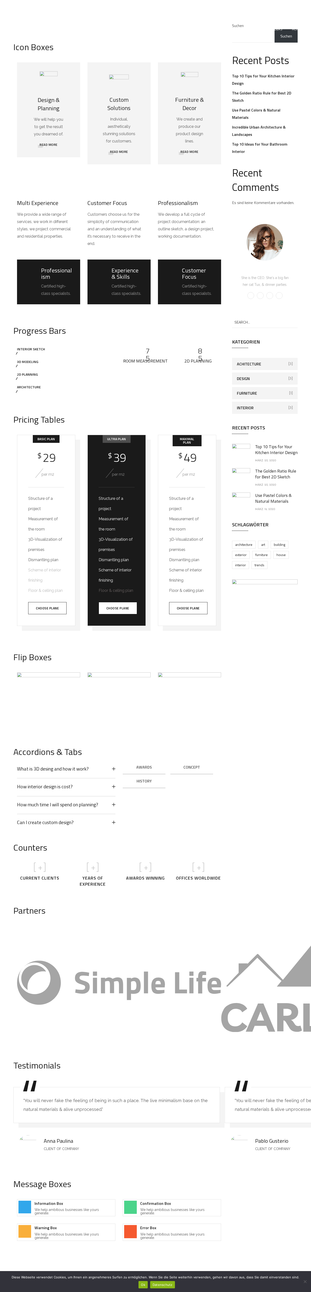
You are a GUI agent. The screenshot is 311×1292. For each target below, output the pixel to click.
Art (263, 544)
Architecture (243, 544)
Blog (40, 29)
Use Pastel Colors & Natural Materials (273, 498)
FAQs (255, 29)
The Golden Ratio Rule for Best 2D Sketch (275, 474)
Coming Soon (133, 29)
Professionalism (178, 202)
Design (243, 378)
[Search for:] (265, 322)
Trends (259, 564)
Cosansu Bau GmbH (169, 29)
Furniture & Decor (189, 103)
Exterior (241, 554)
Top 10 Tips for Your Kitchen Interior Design (276, 449)
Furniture (247, 393)
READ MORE (49, 144)
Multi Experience (37, 202)
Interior (245, 408)
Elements (233, 29)
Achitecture (249, 364)
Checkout (105, 29)
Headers (275, 29)
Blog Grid (62, 29)
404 (23, 29)
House (281, 554)
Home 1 (298, 29)
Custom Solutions (118, 103)
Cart (84, 29)
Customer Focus (107, 202)
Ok (143, 1285)
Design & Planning (49, 103)
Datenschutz (205, 29)
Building (279, 544)
